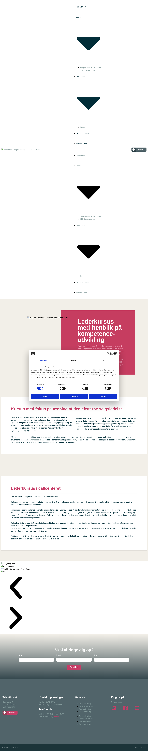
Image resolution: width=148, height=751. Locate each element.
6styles (76, 440)
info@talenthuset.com (54, 704)
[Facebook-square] (125, 707)
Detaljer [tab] (74, 360)
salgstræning (21, 430)
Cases (82, 127)
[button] (15, 588)
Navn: (21, 655)
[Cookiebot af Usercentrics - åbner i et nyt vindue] (108, 353)
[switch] (63, 388)
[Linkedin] (113, 707)
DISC (120, 440)
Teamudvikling (85, 709)
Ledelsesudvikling (86, 706)
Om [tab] (104, 360)
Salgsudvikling (85, 704)
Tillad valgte (74, 396)
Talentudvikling (85, 712)
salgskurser (34, 430)
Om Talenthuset (82, 133)
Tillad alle (103, 396)
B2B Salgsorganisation (89, 70)
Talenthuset (81, 7)
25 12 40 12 (50, 702)
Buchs (143, 748)
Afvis (45, 396)
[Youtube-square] (137, 707)
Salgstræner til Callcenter (90, 68)
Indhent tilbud (81, 144)
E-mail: (59, 655)
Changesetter (35, 440)
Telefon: (97, 655)
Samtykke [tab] (43, 360)
